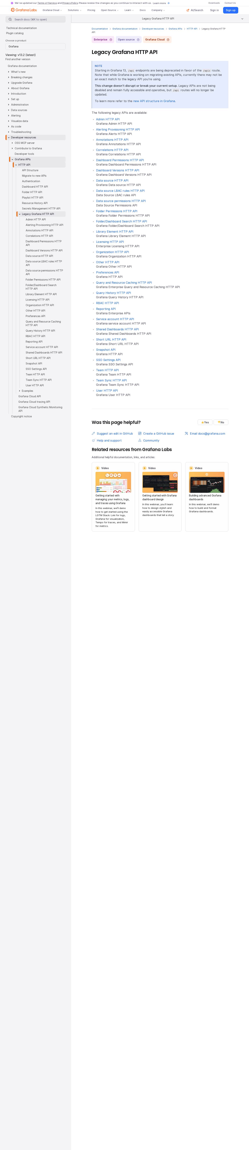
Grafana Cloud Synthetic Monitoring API (40, 409)
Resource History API (35, 203)
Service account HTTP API (115, 319)
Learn (128, 10)
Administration (20, 104)
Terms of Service (47, 2)
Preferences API (107, 272)
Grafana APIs (175, 28)
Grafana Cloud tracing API (34, 401)
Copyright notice (21, 416)
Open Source (108, 10)
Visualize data (19, 121)
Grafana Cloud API (29, 396)
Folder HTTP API (32, 192)
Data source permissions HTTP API (121, 201)
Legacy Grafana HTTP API (38, 213)
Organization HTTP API (112, 252)
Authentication (31, 181)
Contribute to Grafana (28, 148)
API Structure (30, 170)
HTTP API (192, 28)
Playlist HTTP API (32, 197)
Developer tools (24, 153)
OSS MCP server (25, 142)
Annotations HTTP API (112, 139)
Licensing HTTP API (110, 242)
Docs (142, 10)
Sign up (231, 10)
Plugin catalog (15, 33)
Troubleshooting (21, 131)
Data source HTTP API (112, 180)
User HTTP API (107, 390)
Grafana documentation (124, 28)
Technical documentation (21, 28)
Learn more (159, 3)
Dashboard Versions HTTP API (117, 170)
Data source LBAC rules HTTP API (120, 191)
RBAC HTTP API (107, 303)
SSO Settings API (108, 360)
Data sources (19, 110)
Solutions (73, 10)
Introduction (18, 93)
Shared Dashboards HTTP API (117, 329)
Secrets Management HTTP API (41, 208)
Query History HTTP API (113, 293)
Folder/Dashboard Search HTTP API (121, 221)
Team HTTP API (107, 370)
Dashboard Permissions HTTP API (120, 160)
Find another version (17, 59)
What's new (18, 71)
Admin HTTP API (108, 119)
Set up (15, 99)
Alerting (16, 115)
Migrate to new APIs (34, 175)
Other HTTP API (107, 262)
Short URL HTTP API (111, 339)
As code (16, 126)
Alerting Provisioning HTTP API (118, 129)
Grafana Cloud (51, 10)
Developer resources (153, 28)
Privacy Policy (70, 2)
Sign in (214, 10)
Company (156, 10)
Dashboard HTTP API (35, 186)
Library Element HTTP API (114, 231)
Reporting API (106, 309)
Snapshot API (106, 349)
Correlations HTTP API (112, 150)
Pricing (91, 10)
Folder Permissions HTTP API (116, 211)
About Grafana (20, 88)
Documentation (100, 28)
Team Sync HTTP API (111, 380)
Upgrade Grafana (21, 82)
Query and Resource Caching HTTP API (124, 282)
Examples (27, 390)
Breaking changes (21, 77)
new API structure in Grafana (154, 101)
